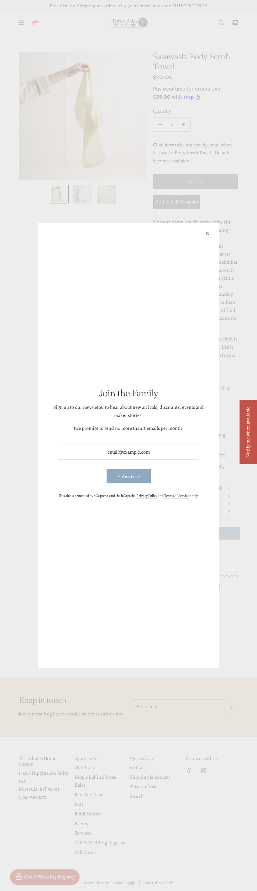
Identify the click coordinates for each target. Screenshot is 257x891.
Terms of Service (176, 495)
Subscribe (129, 476)
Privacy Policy (146, 495)
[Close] (207, 233)
